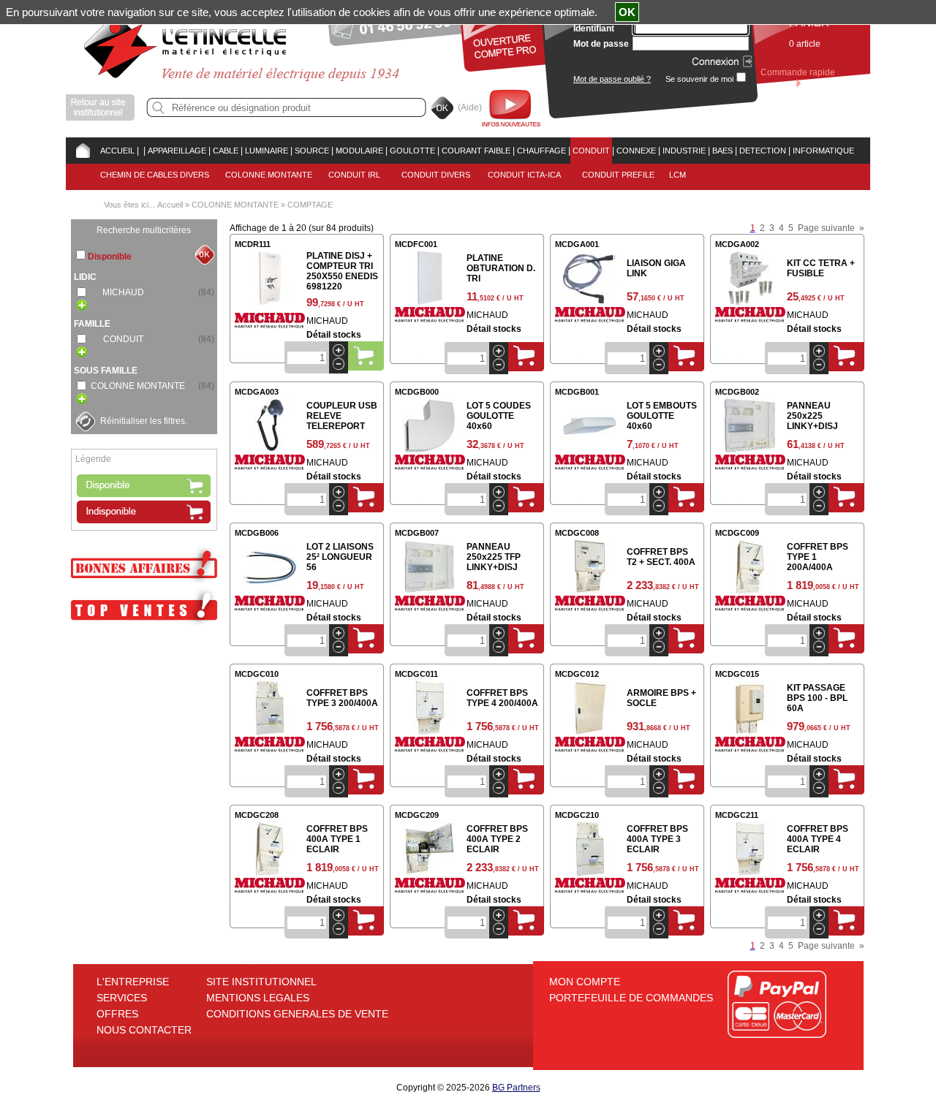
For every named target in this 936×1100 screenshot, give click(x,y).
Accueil (170, 204)
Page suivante (826, 228)
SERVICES (122, 998)
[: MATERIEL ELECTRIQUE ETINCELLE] (141, 150)
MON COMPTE (584, 981)
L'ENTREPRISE (133, 981)
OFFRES (117, 1014)
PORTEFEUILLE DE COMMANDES (631, 998)
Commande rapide (797, 72)
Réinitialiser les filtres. (143, 421)
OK (627, 12)
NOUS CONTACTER (144, 1030)
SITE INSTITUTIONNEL (261, 981)
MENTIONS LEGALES (257, 998)
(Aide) (470, 107)
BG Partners (516, 1087)
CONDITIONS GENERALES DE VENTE (297, 1014)
